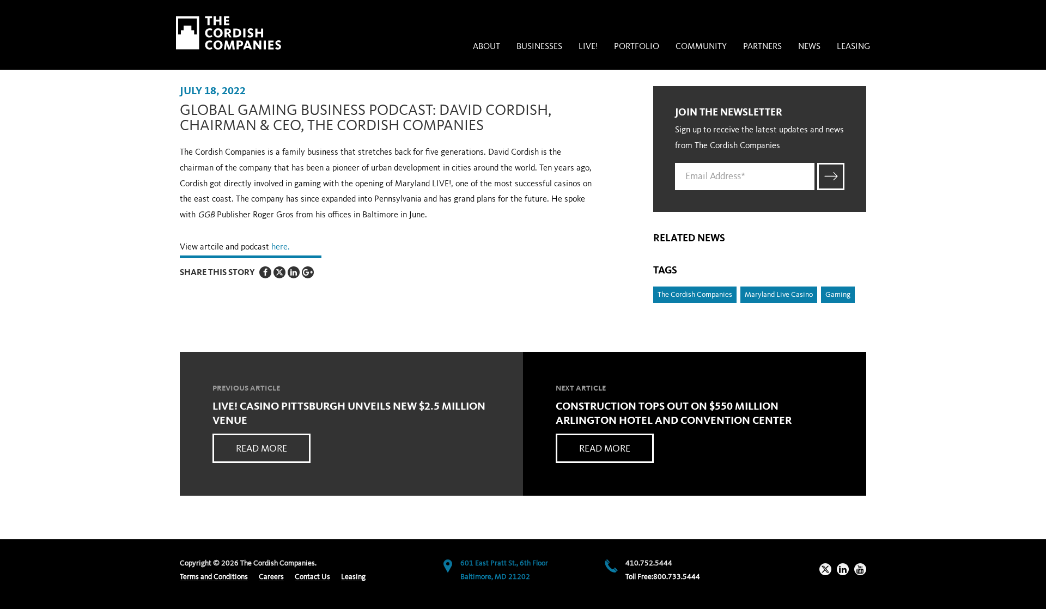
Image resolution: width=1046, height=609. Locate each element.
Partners (762, 46)
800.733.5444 (676, 577)
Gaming (837, 295)
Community (701, 46)
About (486, 46)
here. (281, 247)
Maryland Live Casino (779, 295)
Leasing (853, 46)
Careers (271, 577)
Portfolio (636, 46)
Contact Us (312, 577)
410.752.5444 (648, 563)
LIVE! (588, 46)
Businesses (539, 46)
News (809, 46)
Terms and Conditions (214, 577)
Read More (261, 449)
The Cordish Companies (695, 295)
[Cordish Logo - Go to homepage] (228, 33)
